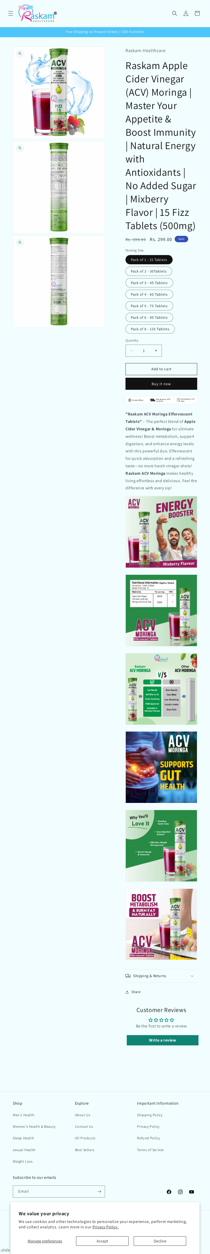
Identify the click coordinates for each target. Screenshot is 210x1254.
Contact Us (84, 1126)
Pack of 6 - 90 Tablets (149, 317)
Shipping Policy (149, 1115)
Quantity (131, 340)
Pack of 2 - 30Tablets (149, 271)
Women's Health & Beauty (34, 1126)
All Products (85, 1138)
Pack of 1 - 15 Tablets (149, 259)
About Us (82, 1115)
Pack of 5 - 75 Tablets (149, 306)
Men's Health (23, 1115)
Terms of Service (150, 1150)
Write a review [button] (162, 1040)
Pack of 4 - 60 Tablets (149, 294)
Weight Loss (23, 1161)
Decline (160, 1241)
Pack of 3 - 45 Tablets (149, 282)
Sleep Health (23, 1138)
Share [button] (136, 991)
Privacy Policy (148, 1126)
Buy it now (161, 383)
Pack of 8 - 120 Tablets (150, 329)
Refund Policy (148, 1138)
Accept (102, 1241)
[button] (10, 13)
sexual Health (24, 1150)
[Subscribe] (99, 1191)
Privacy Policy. (105, 1227)
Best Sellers (84, 1150)
